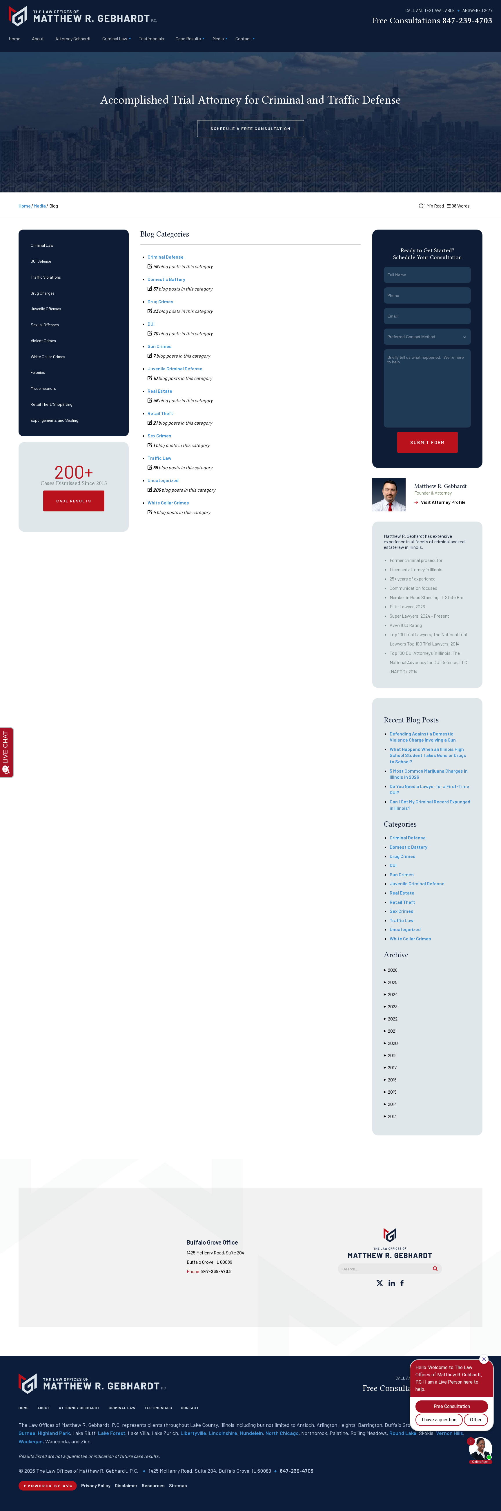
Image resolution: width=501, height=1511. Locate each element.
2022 (390, 1018)
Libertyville (193, 1433)
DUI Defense (41, 261)
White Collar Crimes (48, 356)
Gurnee (27, 1433)
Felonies (38, 372)
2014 (390, 1104)
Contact (243, 38)
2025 (390, 982)
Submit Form (427, 442)
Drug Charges (43, 292)
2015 (390, 1092)
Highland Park (54, 1433)
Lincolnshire (223, 1433)
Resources (153, 1485)
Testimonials (151, 38)
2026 (390, 970)
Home (14, 38)
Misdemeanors (43, 388)
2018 (390, 1055)
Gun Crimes (160, 346)
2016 (390, 1079)
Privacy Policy (95, 1485)
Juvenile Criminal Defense (175, 368)
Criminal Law (114, 38)
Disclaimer (126, 1485)
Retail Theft (160, 413)
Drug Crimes (160, 301)
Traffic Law (159, 458)
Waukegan (31, 1441)
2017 (390, 1067)
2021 (390, 1031)
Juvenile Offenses (46, 308)
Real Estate (160, 391)
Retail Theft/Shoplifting (51, 404)
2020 (391, 1043)
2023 (390, 1006)
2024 (391, 994)
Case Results (188, 38)
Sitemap (178, 1485)
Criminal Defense (166, 256)
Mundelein (251, 1433)
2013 (390, 1116)
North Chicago (282, 1433)
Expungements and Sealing (54, 420)
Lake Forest (111, 1433)
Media (218, 38)
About (38, 38)
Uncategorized (163, 480)
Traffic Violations (46, 276)
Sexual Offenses (45, 324)
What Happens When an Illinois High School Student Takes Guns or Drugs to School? (428, 755)
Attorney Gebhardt (73, 38)
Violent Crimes (43, 340)
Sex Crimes (159, 435)
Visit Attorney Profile (443, 502)
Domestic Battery (166, 279)
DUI (151, 324)
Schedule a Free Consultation (250, 128)
